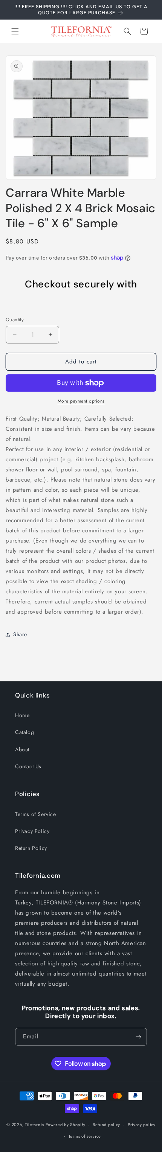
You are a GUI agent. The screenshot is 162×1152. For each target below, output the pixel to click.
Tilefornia (34, 1125)
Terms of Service (35, 814)
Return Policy (31, 848)
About (22, 749)
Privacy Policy (32, 831)
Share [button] (20, 634)
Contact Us (28, 766)
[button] (15, 31)
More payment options (81, 401)
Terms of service (85, 1136)
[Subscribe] (138, 1037)
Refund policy (106, 1125)
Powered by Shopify (66, 1125)
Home (22, 715)
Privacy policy (142, 1125)
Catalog (24, 732)
